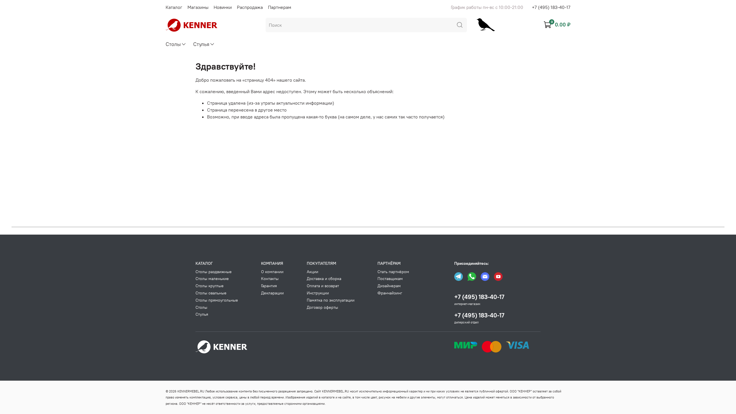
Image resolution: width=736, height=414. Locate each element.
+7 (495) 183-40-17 (551, 7)
